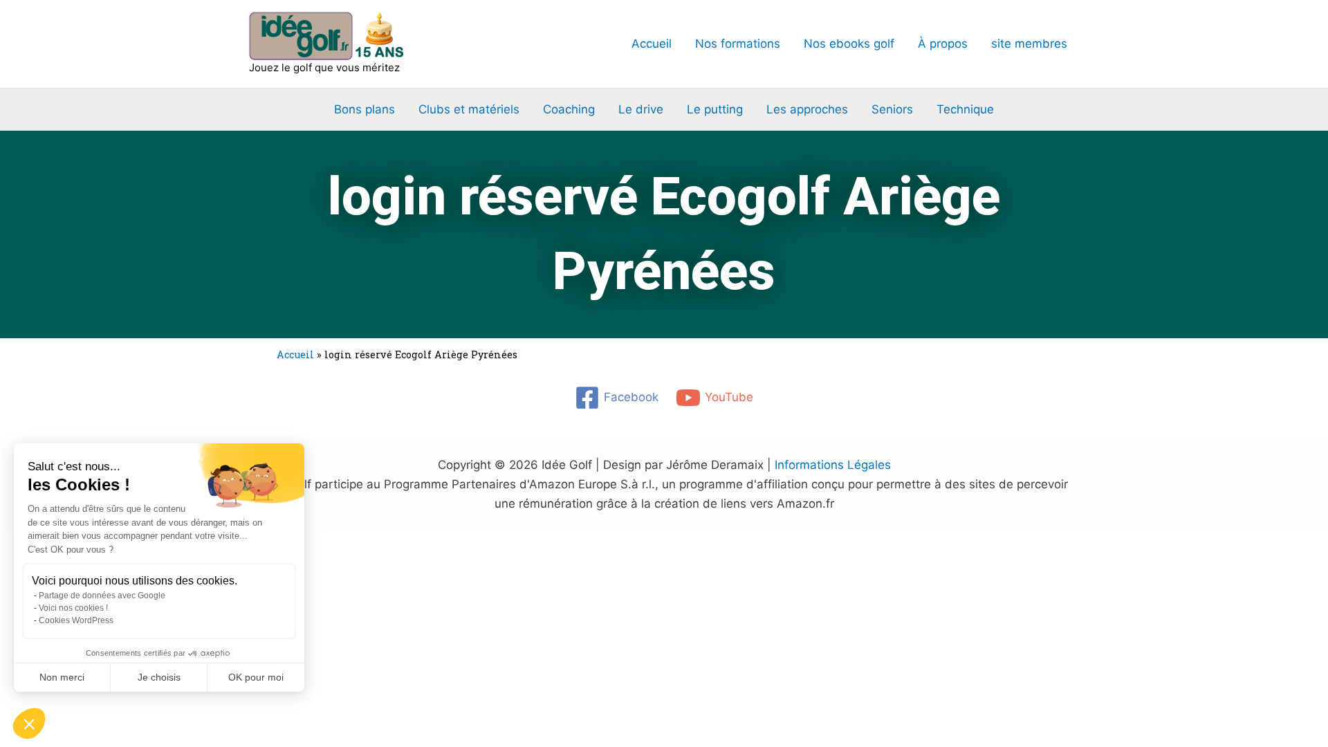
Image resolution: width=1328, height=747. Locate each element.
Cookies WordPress (76, 620)
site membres (1029, 43)
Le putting (715, 109)
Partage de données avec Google (102, 595)
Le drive (640, 109)
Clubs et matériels (468, 109)
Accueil (651, 43)
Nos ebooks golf (849, 43)
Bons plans (364, 109)
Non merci (61, 677)
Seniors (892, 109)
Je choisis (159, 677)
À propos (943, 43)
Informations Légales (833, 465)
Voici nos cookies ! (73, 608)
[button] (29, 723)
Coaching (569, 109)
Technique (965, 109)
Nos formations (737, 43)
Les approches (807, 109)
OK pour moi (256, 677)
